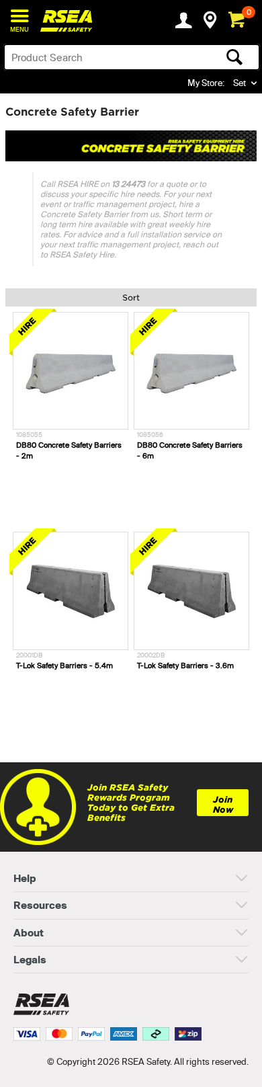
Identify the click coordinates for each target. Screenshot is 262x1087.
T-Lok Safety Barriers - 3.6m (185, 665)
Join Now (223, 805)
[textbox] (104, 57)
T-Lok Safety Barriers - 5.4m (64, 665)
